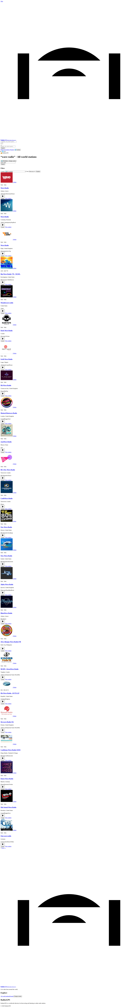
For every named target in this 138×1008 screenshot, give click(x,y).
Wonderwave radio (7, 303)
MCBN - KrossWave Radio (9, 669)
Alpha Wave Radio (7, 584)
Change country (17, 996)
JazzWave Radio (6, 442)
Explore (38, 171)
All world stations (5, 996)
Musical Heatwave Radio (9, 413)
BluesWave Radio (6, 613)
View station (8, 198)
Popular (12, 149)
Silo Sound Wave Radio (8, 807)
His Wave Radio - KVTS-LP (10, 693)
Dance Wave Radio (7, 779)
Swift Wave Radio (6, 359)
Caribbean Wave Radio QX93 (10, 750)
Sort (27, 171)
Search (3, 148)
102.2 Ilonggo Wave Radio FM (11, 642)
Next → (4, 848)
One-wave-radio (6, 836)
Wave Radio (5, 188)
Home (2, 149)
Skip (2, 1)
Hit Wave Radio (6, 385)
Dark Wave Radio (7, 330)
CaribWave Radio (7, 498)
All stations (7, 149)
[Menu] (1, 145)
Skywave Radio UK (7, 722)
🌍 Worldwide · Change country (8, 161)
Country (3, 171)
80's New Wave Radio (8, 470)
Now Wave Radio (6, 556)
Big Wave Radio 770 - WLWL (10, 274)
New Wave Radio (6, 527)
